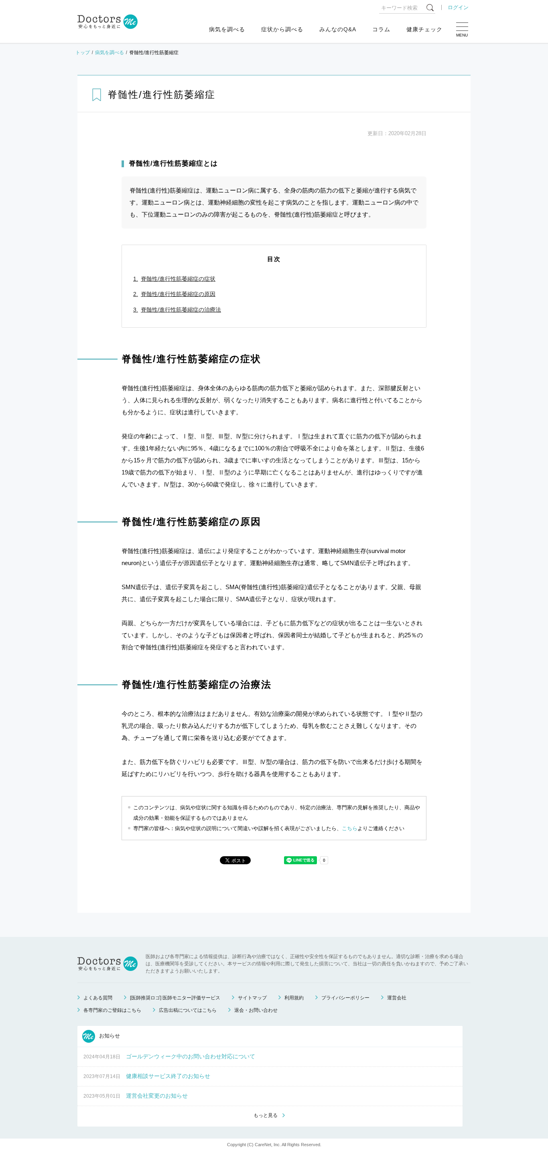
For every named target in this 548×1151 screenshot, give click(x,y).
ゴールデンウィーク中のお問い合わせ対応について (190, 1056)
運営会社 (396, 998)
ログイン (458, 7)
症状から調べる (282, 29)
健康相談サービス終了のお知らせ (168, 1076)
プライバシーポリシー (345, 998)
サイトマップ (252, 998)
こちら (349, 828)
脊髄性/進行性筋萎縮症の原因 (178, 294)
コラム (381, 29)
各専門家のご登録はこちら (112, 1010)
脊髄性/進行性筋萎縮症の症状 (178, 279)
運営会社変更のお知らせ (157, 1095)
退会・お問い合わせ (256, 1010)
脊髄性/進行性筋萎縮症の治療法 (181, 309)
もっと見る (266, 1115)
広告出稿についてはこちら (188, 1010)
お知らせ (108, 1036)
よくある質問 (97, 998)
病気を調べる (227, 29)
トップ (82, 52)
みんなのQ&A (337, 29)
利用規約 (294, 998)
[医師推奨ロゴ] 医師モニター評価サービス (175, 998)
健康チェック (424, 29)
